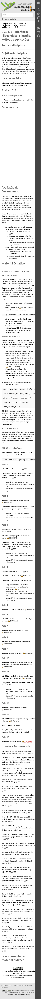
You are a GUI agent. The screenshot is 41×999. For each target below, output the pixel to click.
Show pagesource (38, 10)
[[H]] (18, 7)
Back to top (38, 21)
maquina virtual (26, 308)
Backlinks (38, 17)
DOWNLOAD (8, 502)
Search (32, 15)
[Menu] (2, 19)
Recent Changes (38, 28)
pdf (28, 732)
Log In (38, 2)
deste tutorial (17, 324)
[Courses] (16, 25)
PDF (12, 234)
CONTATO (15, 102)
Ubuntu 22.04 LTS (27, 351)
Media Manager (38, 32)
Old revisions (38, 13)
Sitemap (38, 36)
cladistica (13, 19)
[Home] (4, 25)
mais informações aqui (22, 362)
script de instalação (14, 367)
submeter (15, 245)
